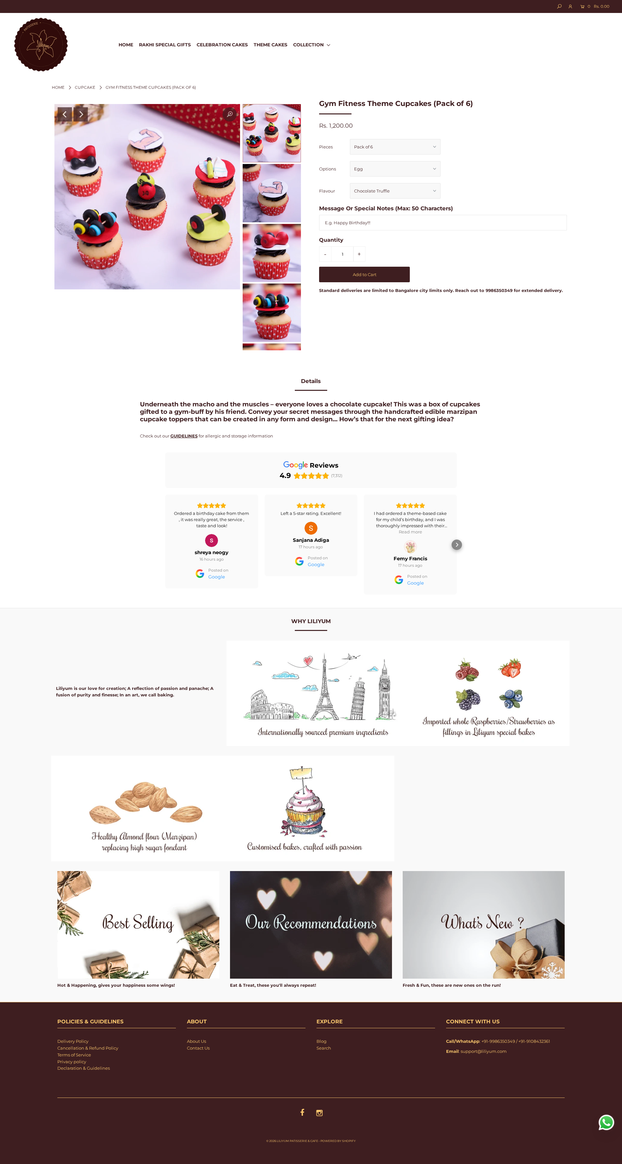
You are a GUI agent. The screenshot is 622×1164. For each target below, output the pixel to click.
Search (324, 1048)
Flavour (327, 190)
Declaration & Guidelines (83, 1068)
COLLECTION (309, 45)
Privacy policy (71, 1061)
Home (58, 87)
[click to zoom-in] (230, 114)
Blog (322, 1041)
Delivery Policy (72, 1041)
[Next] (81, 114)
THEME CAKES (270, 45)
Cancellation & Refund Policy (87, 1048)
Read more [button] (311, 531)
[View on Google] (211, 528)
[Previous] (65, 114)
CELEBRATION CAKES (222, 45)
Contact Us (198, 1048)
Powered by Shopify (338, 1141)
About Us (196, 1041)
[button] (165, 545)
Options (327, 168)
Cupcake (85, 87)
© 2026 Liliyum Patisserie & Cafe (292, 1141)
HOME (126, 45)
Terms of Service (74, 1054)
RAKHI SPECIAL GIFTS (165, 45)
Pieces (326, 146)
